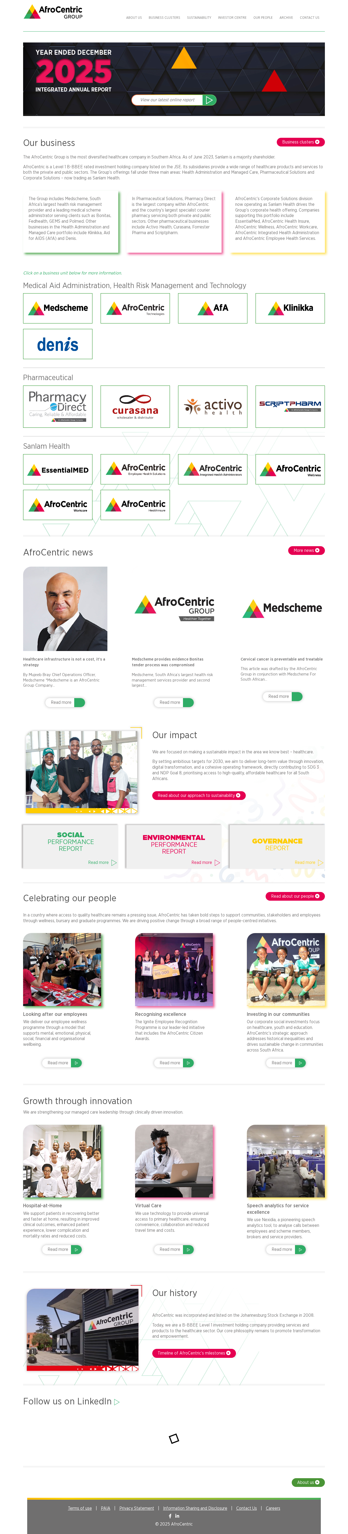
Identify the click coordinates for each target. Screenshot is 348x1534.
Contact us (309, 17)
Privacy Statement (136, 1508)
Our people (263, 17)
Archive (286, 17)
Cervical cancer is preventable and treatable (282, 659)
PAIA (105, 1508)
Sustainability (199, 17)
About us (134, 17)
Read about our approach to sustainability (197, 795)
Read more (61, 702)
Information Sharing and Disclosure (195, 1508)
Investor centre (232, 17)
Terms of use (80, 1508)
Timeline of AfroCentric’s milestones (192, 1353)
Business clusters (164, 17)
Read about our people (293, 896)
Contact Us (246, 1508)
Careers (273, 1508)
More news (304, 550)
